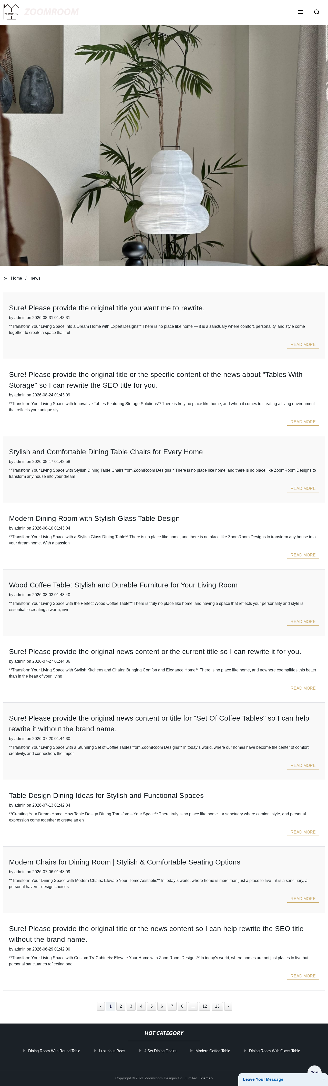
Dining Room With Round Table (54, 1051)
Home (16, 278)
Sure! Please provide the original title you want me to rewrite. (107, 308)
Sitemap (206, 1078)
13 (217, 1006)
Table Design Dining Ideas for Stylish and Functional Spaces (106, 795)
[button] (300, 12)
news (35, 278)
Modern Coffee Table (212, 1051)
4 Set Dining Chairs (160, 1051)
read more (303, 344)
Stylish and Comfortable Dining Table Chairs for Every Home (106, 452)
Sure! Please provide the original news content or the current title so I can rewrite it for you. (155, 652)
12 (204, 1006)
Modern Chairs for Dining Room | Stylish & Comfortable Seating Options (124, 862)
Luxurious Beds (112, 1051)
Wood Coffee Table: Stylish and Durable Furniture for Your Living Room (123, 585)
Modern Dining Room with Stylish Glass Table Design (94, 518)
